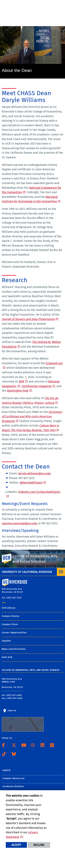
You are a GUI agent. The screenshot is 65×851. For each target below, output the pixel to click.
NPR (21, 381)
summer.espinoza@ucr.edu (19, 523)
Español (6, 641)
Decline (38, 845)
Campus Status (10, 616)
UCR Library (8, 608)
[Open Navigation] (61, 572)
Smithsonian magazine (36, 386)
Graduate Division (13, 786)
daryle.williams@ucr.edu (34, 473)
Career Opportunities (14, 632)
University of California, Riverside (27, 572)
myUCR (6, 770)
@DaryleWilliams (31, 482)
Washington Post (17, 390)
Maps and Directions (14, 649)
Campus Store (10, 624)
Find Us (11, 710)
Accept (16, 845)
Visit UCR (7, 657)
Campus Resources (14, 778)
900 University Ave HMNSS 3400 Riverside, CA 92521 (13, 683)
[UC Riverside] (9, 559)
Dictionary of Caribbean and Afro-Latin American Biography (32, 416)
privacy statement (22, 835)
